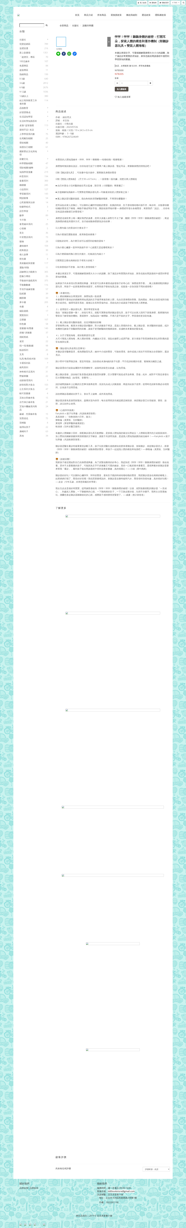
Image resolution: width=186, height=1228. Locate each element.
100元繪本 (24, 61)
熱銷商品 (23, 74)
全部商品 (64, 25)
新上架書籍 (24, 52)
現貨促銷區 (24, 43)
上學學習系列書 (27, 134)
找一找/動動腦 (26, 345)
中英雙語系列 (26, 237)
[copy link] (75, 54)
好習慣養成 (24, 112)
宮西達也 (23, 418)
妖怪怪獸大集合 (27, 384)
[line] (58, 54)
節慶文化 (23, 158)
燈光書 (22, 258)
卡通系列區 (24, 362)
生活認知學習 (26, 116)
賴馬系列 (23, 367)
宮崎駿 (22, 422)
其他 (21, 435)
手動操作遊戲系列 (28, 280)
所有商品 (101, 14)
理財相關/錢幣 (26, 167)
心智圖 (22, 228)
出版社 (22, 39)
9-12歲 (22, 91)
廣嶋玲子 (23, 431)
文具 (21, 354)
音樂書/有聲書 (26, 328)
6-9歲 (22, 87)
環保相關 (23, 142)
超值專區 (23, 70)
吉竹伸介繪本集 (27, 402)
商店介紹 (88, 14)
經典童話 (23, 250)
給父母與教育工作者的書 (28, 102)
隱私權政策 (160, 14)
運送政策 (146, 14)
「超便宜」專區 (27, 56)
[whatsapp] (69, 54)
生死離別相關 (26, 138)
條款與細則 (131, 14)
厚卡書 (22, 302)
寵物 (21, 241)
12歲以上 (23, 96)
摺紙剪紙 (23, 336)
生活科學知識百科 (28, 121)
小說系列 (23, 189)
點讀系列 (23, 349)
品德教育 (23, 107)
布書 (21, 306)
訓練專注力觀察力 (28, 271)
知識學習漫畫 (26, 172)
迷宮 (21, 341)
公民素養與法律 (27, 202)
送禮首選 (23, 48)
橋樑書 (22, 185)
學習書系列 (24, 193)
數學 (21, 215)
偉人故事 (23, 254)
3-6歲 (22, 83)
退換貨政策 (116, 14)
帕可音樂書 (24, 393)
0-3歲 (22, 78)
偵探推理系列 (26, 380)
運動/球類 (24, 267)
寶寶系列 (23, 315)
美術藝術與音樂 (27, 263)
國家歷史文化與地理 (28, 153)
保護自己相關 (26, 147)
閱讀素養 (23, 198)
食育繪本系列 (26, 224)
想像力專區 (24, 276)
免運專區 (23, 65)
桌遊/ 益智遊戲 (26, 125)
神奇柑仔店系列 (27, 371)
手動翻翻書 (24, 284)
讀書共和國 (88, 25)
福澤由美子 (24, 427)
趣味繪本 (23, 245)
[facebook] (64, 54)
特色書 (22, 323)
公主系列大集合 (27, 389)
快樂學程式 (24, 206)
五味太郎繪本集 (27, 397)
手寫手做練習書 (27, 289)
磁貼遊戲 (23, 310)
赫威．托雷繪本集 (28, 413)
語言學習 (23, 211)
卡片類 (22, 219)
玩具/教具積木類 (27, 358)
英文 (21, 232)
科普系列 (23, 176)
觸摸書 (22, 297)
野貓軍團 (23, 376)
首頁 (77, 14)
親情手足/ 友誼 (26, 129)
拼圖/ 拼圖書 (25, 332)
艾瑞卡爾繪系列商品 (28, 408)
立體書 (22, 319)
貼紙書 (22, 293)
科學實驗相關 (26, 163)
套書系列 (23, 180)
